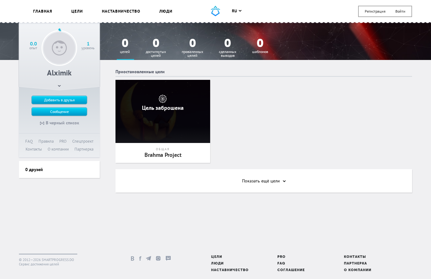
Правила (46, 141)
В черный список (61, 123)
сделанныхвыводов (227, 48)
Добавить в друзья (59, 100)
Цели (77, 11)
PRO (63, 141)
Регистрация (375, 11)
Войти (400, 11)
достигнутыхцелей (156, 48)
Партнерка (83, 149)
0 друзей (34, 169)
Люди (166, 11)
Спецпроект (82, 141)
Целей (125, 46)
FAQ (29, 141)
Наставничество (121, 11)
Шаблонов (260, 46)
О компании (58, 149)
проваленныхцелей (192, 48)
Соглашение (291, 270)
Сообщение (59, 111)
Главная (42, 11)
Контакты (34, 149)
